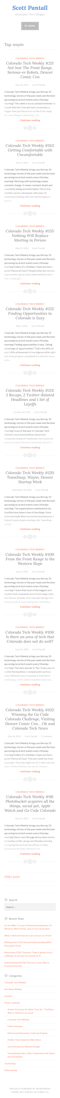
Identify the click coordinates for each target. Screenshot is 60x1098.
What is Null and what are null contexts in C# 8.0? (28, 935)
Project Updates (12, 1002)
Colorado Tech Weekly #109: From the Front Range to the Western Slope (30, 559)
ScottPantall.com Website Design (24, 1046)
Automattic (41, 1092)
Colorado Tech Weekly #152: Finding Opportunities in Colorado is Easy (30, 313)
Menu (31, 25)
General (8, 996)
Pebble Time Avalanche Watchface (24, 1039)
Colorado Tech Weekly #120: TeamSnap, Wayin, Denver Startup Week (30, 477)
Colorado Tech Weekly (30, 58)
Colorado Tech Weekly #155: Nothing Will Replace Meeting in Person (30, 236)
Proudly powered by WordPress (30, 1089)
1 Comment (46, 736)
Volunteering (10, 1070)
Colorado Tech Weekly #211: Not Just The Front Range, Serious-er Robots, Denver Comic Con (30, 70)
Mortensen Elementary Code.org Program (28, 1033)
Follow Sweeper (15, 1026)
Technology (10, 1063)
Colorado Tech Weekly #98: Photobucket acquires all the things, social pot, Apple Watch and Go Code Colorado (30, 803)
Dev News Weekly (13, 989)
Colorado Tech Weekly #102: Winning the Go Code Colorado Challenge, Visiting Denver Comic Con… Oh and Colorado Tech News (30, 719)
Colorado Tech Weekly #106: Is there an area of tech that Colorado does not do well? (30, 637)
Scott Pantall (30, 8)
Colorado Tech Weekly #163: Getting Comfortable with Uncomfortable (30, 150)
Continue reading (35, 120)
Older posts (12, 876)
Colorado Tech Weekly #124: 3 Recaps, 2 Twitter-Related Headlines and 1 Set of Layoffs (30, 397)
